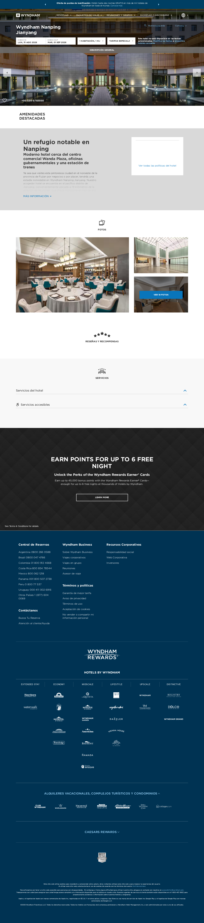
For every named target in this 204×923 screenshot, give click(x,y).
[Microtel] (59, 719)
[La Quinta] (87, 696)
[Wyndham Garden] (87, 719)
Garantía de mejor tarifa (76, 593)
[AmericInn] (87, 731)
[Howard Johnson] (59, 731)
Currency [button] (179, 25)
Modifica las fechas (162, 41)
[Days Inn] (59, 696)
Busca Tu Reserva (29, 618)
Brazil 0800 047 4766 (31, 557)
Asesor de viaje (71, 573)
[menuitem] (63, 15)
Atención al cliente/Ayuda (34, 623)
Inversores (112, 563)
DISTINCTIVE (174, 684)
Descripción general (102, 50)
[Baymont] (87, 743)
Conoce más (116, 5)
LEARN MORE (102, 497)
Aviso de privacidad (74, 598)
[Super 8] (59, 708)
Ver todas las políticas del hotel (157, 165)
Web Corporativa (116, 557)
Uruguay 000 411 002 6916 (34, 589)
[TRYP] (116, 696)
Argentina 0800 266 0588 (34, 552)
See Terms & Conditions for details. (22, 526)
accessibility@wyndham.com (173, 890)
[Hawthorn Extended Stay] (30, 696)
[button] (45, 4)
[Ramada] (87, 755)
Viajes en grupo (71, 563)
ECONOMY (59, 684)
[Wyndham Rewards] (102, 654)
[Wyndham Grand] (173, 719)
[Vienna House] (116, 731)
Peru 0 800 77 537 (29, 584)
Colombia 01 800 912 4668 (34, 563)
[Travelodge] (59, 743)
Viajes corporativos (74, 557)
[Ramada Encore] (87, 767)
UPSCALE (145, 684)
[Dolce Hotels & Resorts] (173, 708)
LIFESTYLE (116, 684)
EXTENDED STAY (30, 684)
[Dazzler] (116, 719)
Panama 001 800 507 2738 (35, 579)
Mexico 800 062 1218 (31, 573)
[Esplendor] (116, 708)
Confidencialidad (139, 886)
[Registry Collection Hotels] (173, 696)
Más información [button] (36, 196)
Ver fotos (161, 295)
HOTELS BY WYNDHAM (102, 672)
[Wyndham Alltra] (116, 743)
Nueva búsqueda (156, 25)
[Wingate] (87, 708)
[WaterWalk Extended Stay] (30, 708)
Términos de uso (72, 603)
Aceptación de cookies (76, 609)
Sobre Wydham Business (77, 552)
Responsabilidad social (120, 552)
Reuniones (68, 568)
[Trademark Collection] (145, 708)
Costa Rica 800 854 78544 (35, 568)
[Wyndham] (145, 696)
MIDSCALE (87, 684)
